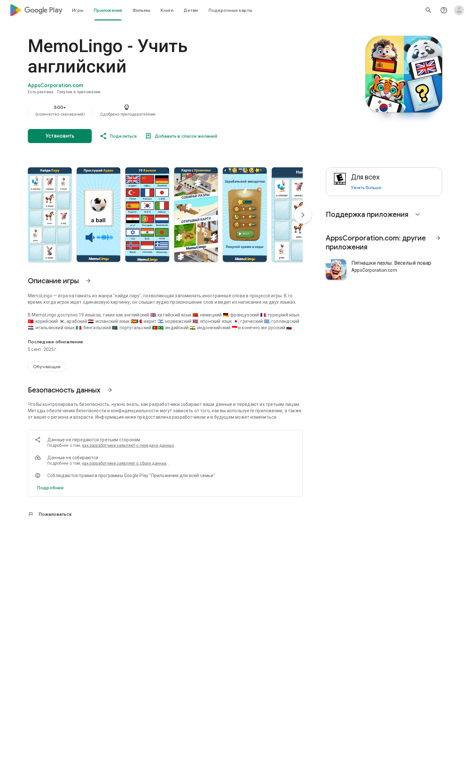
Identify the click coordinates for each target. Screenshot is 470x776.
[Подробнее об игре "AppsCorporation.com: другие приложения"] (438, 238)
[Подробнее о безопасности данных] (50, 487)
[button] (50, 214)
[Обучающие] (47, 366)
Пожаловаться (49, 514)
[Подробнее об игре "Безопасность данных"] (109, 390)
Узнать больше (366, 187)
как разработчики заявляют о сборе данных (124, 463)
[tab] (78, 10)
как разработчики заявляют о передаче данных (128, 445)
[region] (156, 110)
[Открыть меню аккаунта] (459, 10)
